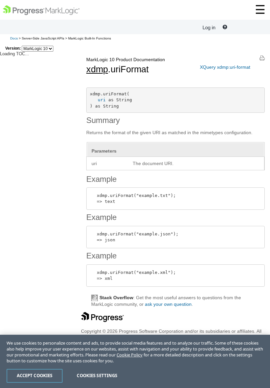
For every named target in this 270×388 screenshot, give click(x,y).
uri (102, 99)
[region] (135, 361)
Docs (14, 38)
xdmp (97, 69)
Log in (208, 27)
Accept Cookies (35, 375)
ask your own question (168, 304)
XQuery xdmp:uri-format (225, 67)
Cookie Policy (130, 355)
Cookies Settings (97, 375)
